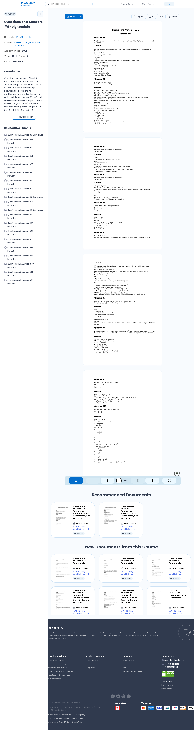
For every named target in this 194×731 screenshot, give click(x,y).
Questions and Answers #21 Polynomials (176, 560)
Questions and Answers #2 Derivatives (25, 197)
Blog (87, 664)
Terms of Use (66, 715)
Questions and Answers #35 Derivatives (20, 166)
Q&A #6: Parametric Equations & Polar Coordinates (177, 594)
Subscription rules (55, 718)
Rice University (23, 37)
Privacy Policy (53, 715)
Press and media (168, 685)
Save (174, 16)
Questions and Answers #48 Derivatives (20, 266)
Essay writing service (56, 660)
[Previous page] (93, 481)
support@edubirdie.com (57, 638)
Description (12, 71)
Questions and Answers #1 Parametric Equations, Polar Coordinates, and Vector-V (81, 596)
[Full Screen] (169, 481)
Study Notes (90, 667)
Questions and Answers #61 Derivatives (20, 233)
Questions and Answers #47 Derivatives (20, 182)
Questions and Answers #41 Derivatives (20, 174)
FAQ (124, 667)
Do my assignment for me (58, 667)
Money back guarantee (132, 671)
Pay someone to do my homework (61, 664)
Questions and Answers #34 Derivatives (20, 190)
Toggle (40, 14)
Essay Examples (92, 660)
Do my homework (54, 679)
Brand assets (166, 689)
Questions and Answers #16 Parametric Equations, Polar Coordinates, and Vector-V (81, 512)
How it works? (128, 660)
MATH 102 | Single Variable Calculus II (27, 44)
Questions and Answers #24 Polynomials (128, 560)
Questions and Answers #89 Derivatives (20, 282)
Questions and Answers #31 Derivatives (20, 158)
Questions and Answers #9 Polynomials (23, 24)
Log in (169, 4)
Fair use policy (79, 715)
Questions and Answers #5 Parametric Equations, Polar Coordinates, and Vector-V (129, 596)
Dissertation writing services (59, 675)
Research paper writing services (60, 671)
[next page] (107, 481)
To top (177, 473)
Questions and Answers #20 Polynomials (80, 560)
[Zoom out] (138, 481)
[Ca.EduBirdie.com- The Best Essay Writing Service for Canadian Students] (117, 709)
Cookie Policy (77, 722)
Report (140, 16)
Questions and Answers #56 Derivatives (20, 257)
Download (75, 16)
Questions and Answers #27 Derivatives (20, 149)
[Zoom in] (152, 481)
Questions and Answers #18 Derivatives (20, 249)
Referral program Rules (73, 718)
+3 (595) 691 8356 (171, 664)
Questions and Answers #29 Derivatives (20, 203)
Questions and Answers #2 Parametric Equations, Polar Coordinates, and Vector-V (129, 512)
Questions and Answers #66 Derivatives (20, 225)
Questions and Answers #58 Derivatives (20, 141)
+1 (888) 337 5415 (171, 667)
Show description (25, 117)
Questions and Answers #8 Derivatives (25, 135)
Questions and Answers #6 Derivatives (25, 210)
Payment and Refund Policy (59, 722)
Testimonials (128, 664)
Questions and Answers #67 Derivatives (20, 216)
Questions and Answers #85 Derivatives (20, 274)
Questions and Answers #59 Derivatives (20, 241)
